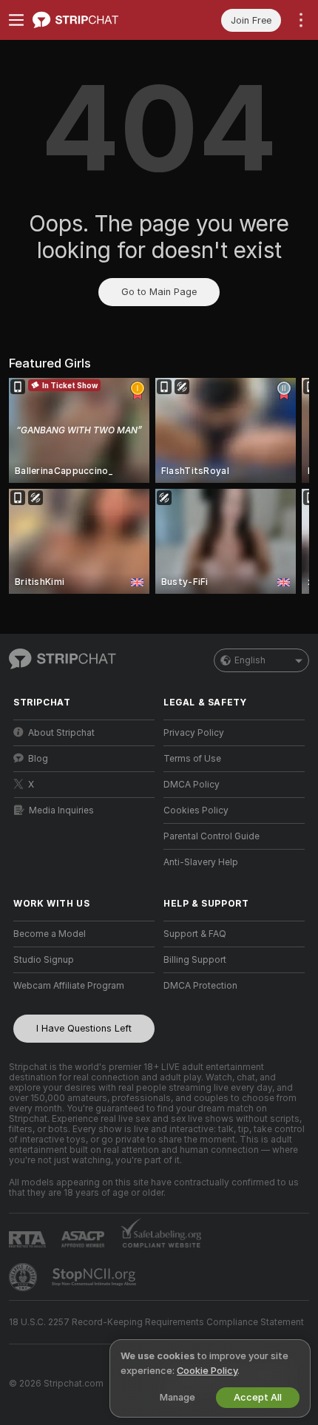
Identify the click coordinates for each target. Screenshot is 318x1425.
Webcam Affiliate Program (68, 986)
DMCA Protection (200, 986)
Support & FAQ (194, 934)
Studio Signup (43, 960)
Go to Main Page (159, 291)
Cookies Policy (196, 810)
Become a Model (49, 934)
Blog (38, 759)
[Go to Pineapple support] (24, 1277)
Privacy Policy (193, 733)
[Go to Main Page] (96, 19)
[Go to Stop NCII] (95, 1277)
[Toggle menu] (16, 20)
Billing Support (194, 960)
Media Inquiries (61, 810)
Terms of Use (192, 759)
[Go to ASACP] (84, 1239)
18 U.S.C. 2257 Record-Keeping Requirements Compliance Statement (156, 1322)
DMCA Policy (191, 784)
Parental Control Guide (211, 836)
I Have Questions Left (84, 1028)
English (249, 660)
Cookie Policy (207, 1370)
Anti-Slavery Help (200, 862)
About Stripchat (61, 733)
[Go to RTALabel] (29, 1239)
